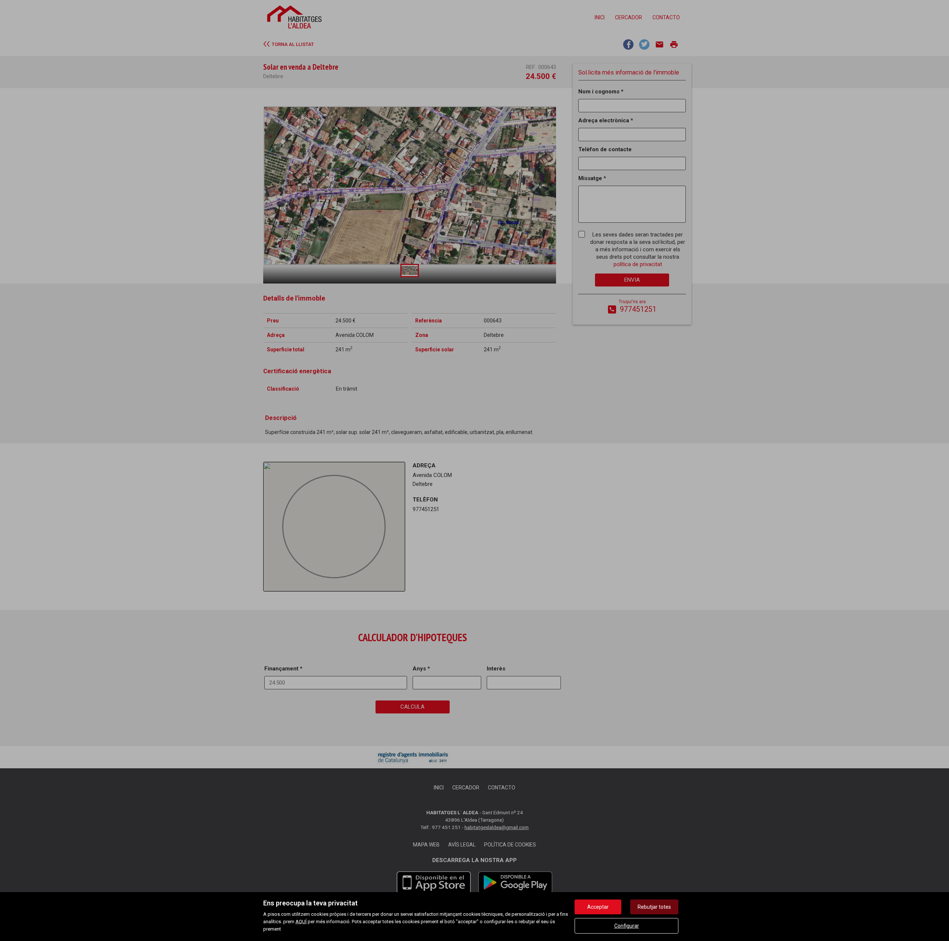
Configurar (626, 926)
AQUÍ (301, 921)
